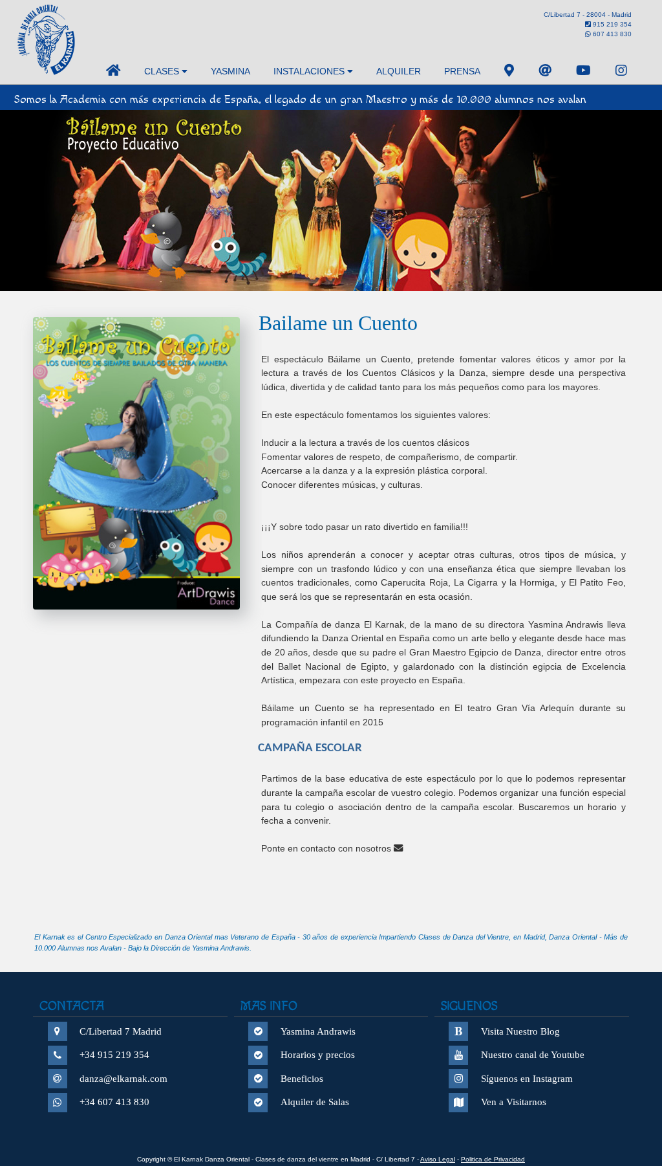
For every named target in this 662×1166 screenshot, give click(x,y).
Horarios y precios (318, 1055)
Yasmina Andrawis (318, 1031)
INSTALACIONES (310, 71)
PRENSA (462, 71)
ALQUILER (398, 71)
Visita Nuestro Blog (520, 1031)
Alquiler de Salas (315, 1102)
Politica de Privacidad (493, 1159)
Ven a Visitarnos (513, 1102)
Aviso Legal (437, 1159)
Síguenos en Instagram (527, 1078)
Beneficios (302, 1078)
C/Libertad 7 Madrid (121, 1031)
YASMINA (230, 71)
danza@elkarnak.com (123, 1078)
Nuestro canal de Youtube (532, 1055)
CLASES (163, 71)
